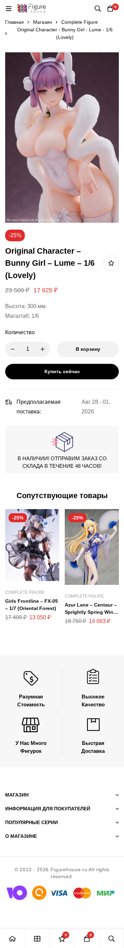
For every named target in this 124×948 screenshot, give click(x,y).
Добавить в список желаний (111, 263)
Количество (20, 332)
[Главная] (12, 938)
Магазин (42, 22)
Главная (14, 22)
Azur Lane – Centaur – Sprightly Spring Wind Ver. (91, 612)
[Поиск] (98, 8)
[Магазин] (37, 938)
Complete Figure (79, 22)
